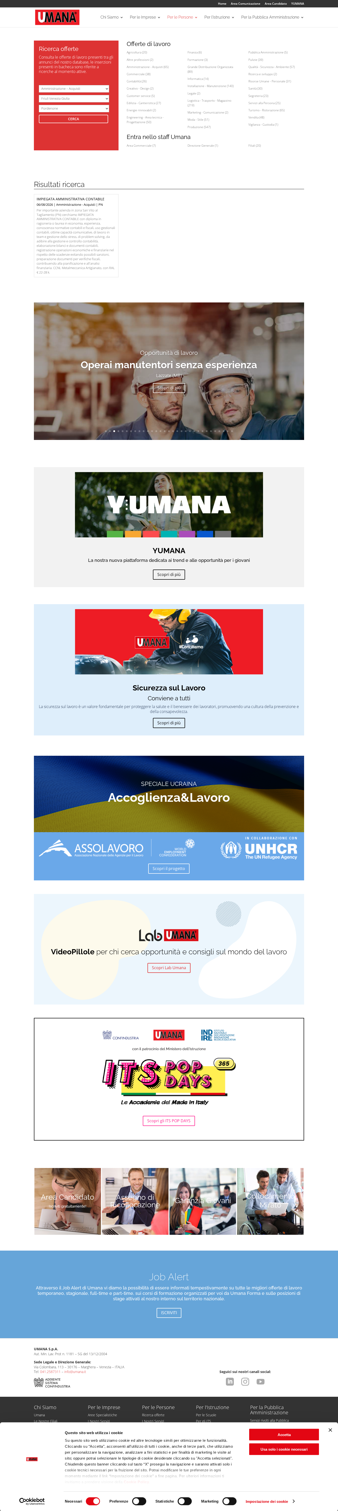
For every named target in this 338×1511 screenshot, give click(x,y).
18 (177, 431)
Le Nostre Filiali (45, 1421)
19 (181, 431)
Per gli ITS (203, 1421)
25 (207, 431)
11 (148, 431)
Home (222, 4)
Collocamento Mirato (270, 1200)
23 (198, 431)
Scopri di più (169, 387)
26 (211, 431)
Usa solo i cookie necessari (284, 1449)
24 (202, 431)
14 (160, 431)
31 (232, 431)
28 (219, 431)
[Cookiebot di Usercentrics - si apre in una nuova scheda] (32, 1501)
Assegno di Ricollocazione (135, 1201)
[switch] (139, 1501)
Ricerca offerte (153, 1415)
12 (152, 431)
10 (144, 431)
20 (186, 431)
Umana (39, 1415)
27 (215, 431)
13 (156, 431)
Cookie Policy (136, 1482)
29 (223, 431)
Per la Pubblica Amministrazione (270, 18)
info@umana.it (75, 1371)
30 (228, 431)
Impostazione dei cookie (267, 1501)
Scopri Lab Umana (169, 967)
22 (194, 431)
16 (169, 431)
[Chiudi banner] (330, 1430)
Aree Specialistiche (102, 1415)
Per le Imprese (143, 18)
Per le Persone (180, 18)
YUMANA (297, 4)
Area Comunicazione (245, 4)
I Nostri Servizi (99, 1421)
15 (165, 431)
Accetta (284, 1435)
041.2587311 (50, 1371)
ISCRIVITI (169, 1312)
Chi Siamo (109, 18)
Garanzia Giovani (203, 1200)
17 (173, 431)
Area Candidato (276, 4)
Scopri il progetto (169, 868)
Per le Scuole (206, 1415)
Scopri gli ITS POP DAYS (169, 1120)
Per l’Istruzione (217, 18)
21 (190, 431)
